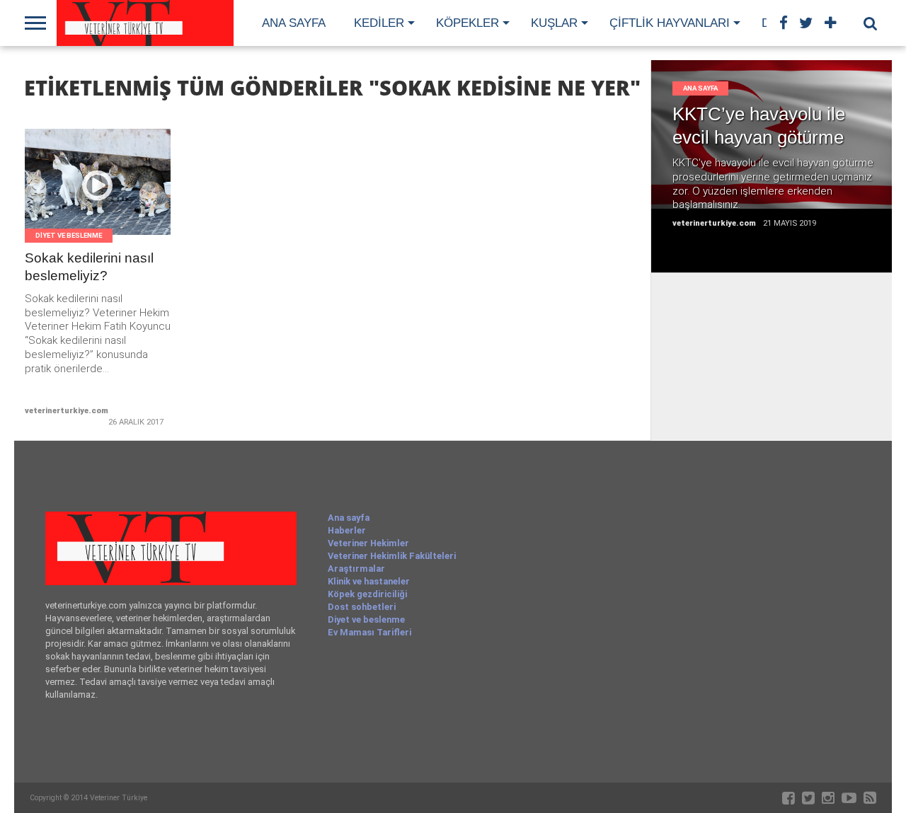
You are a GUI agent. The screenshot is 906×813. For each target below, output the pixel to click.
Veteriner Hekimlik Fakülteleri (392, 555)
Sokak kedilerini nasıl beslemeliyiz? (89, 266)
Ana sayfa (294, 23)
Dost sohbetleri (362, 606)
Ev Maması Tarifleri (369, 632)
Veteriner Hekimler (368, 543)
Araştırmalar (356, 568)
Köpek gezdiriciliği (367, 594)
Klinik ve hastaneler (369, 581)
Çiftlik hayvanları (669, 23)
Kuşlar (554, 23)
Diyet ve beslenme (366, 619)
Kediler (379, 23)
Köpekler (467, 23)
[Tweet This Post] (98, 199)
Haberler (347, 530)
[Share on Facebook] (68, 199)
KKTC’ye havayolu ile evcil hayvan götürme (758, 125)
